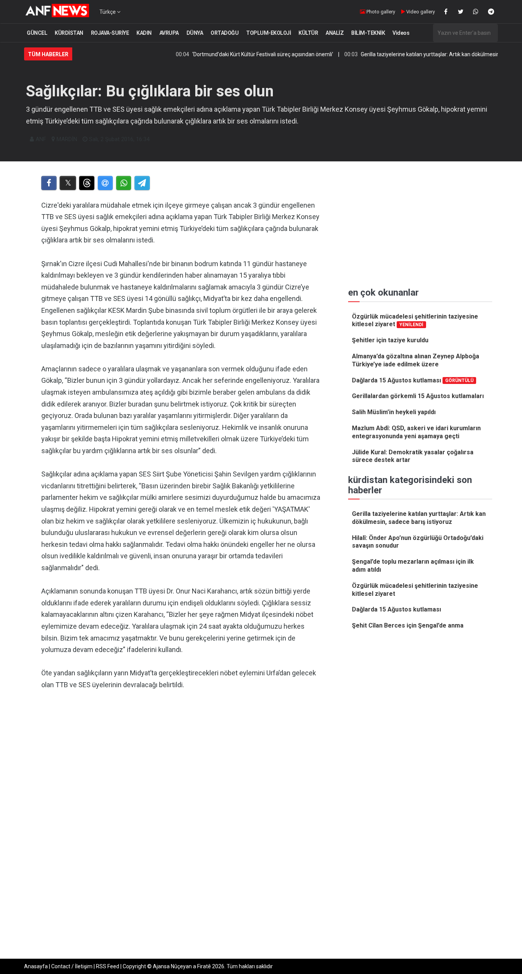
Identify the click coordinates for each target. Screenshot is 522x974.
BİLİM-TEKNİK (368, 33)
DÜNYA (194, 33)
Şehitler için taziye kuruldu (390, 340)
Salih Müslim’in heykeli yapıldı (394, 412)
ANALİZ (335, 33)
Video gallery (420, 12)
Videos (400, 33)
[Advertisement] (181, 775)
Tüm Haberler (48, 54)
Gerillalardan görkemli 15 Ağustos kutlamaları (418, 396)
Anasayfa (36, 966)
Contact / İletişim (71, 966)
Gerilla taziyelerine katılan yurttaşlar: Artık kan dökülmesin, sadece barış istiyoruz (419, 517)
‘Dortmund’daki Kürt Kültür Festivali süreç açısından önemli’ (242, 54)
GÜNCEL (37, 33)
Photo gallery (380, 12)
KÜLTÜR (308, 33)
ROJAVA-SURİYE (110, 33)
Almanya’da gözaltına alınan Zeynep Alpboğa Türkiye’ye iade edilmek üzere (415, 360)
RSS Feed (107, 966)
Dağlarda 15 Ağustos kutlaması (412, 380)
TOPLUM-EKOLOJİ (268, 33)
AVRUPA (169, 33)
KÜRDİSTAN (69, 33)
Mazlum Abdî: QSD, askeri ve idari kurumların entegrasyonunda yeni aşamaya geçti (416, 432)
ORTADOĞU (224, 33)
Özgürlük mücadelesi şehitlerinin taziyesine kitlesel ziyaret (415, 320)
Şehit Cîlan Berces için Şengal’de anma (408, 625)
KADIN (144, 33)
